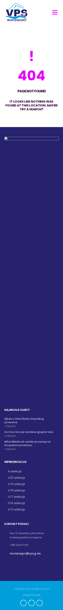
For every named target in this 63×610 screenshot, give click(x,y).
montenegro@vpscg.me (25, 553)
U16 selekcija (16, 503)
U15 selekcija (16, 509)
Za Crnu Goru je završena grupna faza (28, 432)
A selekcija (14, 471)
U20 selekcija (16, 478)
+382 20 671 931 (19, 545)
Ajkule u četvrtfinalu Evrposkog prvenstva (24, 420)
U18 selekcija (16, 490)
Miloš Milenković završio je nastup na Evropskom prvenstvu (27, 443)
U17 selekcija (16, 497)
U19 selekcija (16, 484)
